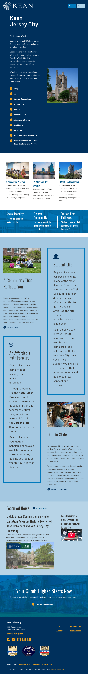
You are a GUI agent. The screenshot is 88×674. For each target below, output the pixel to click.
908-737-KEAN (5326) (15, 634)
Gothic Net (18, 130)
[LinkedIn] (29, 639)
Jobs (58, 626)
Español (80, 6)
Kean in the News (24, 664)
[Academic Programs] (17, 170)
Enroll (16, 94)
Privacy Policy (75, 626)
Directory (59, 631)
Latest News (41, 508)
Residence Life (20, 114)
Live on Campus (13, 327)
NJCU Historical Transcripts (25, 135)
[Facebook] (8, 639)
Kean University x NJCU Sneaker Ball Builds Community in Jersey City (70, 521)
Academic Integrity (48, 664)
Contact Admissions (22, 99)
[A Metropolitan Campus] (44, 170)
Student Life (19, 104)
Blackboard (18, 125)
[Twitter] (13, 639)
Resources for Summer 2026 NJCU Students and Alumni (26, 142)
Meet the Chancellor (69, 182)
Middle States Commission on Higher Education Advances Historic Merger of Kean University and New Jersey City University (29, 523)
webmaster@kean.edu (57, 669)
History (17, 109)
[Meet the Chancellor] (70, 170)
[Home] (18, 6)
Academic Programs (17, 182)
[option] (81, 6)
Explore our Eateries (59, 489)
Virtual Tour (36, 664)
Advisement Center (22, 120)
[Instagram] (24, 639)
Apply (16, 88)
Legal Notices (75, 631)
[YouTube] (19, 639)
